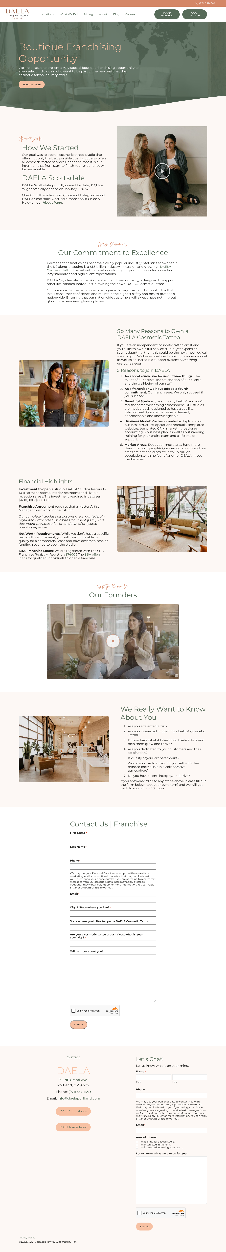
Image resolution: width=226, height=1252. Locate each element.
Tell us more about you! (86, 951)
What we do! (69, 14)
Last (175, 1081)
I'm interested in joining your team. (161, 1147)
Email (74, 893)
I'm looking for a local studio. (157, 1141)
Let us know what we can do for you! (161, 1153)
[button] (162, 171)
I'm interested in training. (155, 1144)
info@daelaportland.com (79, 1098)
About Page (52, 202)
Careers (130, 14)
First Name (78, 832)
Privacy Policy (27, 1237)
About (103, 14)
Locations (47, 14)
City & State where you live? (90, 907)
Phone (75, 860)
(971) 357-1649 (79, 1092)
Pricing (88, 14)
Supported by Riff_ (66, 1241)
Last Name (78, 846)
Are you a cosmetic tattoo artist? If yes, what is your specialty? (106, 936)
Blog (116, 14)
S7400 (70, 554)
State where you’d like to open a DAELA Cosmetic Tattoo (110, 921)
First (138, 1081)
